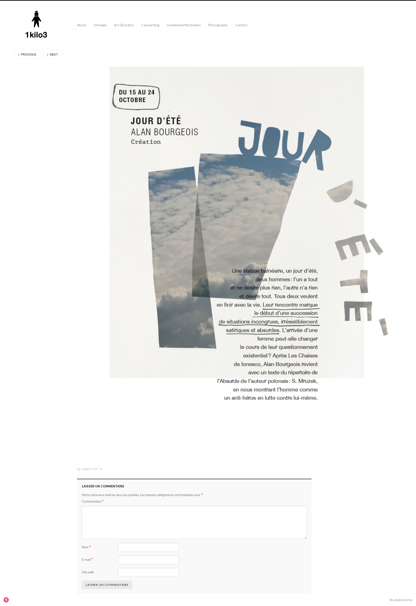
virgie (85, 468)
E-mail (87, 559)
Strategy (100, 25)
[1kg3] (36, 25)
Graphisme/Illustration (184, 25)
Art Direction (124, 25)
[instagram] (6, 599)
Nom (86, 547)
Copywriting (150, 25)
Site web (88, 572)
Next (53, 54)
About (81, 25)
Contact (241, 25)
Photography (218, 25)
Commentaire (93, 501)
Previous (28, 54)
